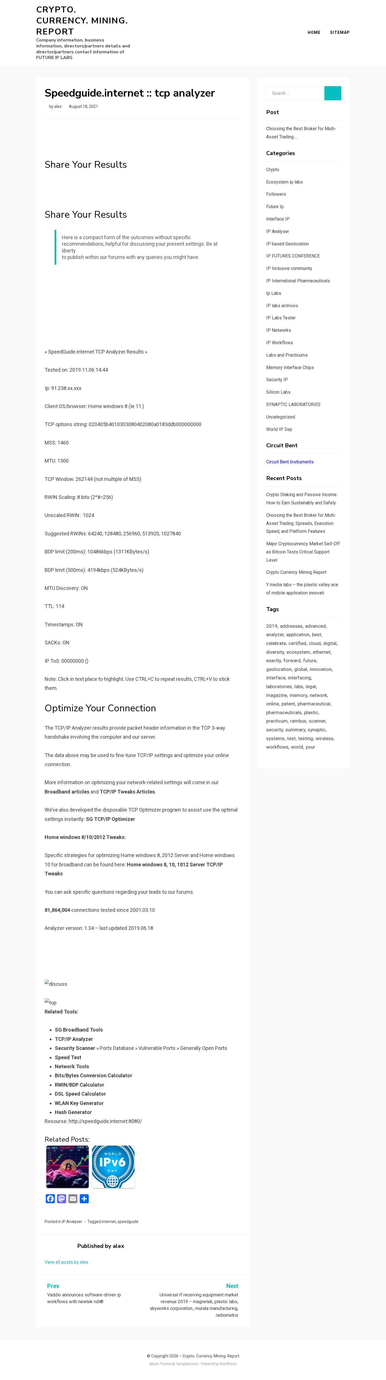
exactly (273, 660)
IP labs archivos (282, 305)
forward (292, 660)
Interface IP (278, 219)
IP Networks (278, 330)
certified (297, 643)
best (316, 634)
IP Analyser (72, 1221)
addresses (291, 626)
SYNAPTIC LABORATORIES (293, 404)
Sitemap (340, 32)
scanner (317, 721)
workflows (277, 747)
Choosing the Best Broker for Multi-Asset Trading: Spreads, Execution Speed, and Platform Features (301, 523)
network (318, 695)
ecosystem (298, 652)
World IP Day (279, 429)
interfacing (299, 678)
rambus (298, 721)
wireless (324, 738)
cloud (315, 643)
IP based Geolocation (287, 244)
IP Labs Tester (281, 318)
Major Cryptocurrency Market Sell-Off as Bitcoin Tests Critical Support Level (303, 552)
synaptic (317, 729)
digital (330, 643)
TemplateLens (187, 1364)
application (297, 634)
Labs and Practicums (287, 355)
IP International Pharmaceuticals (298, 281)
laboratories (279, 686)
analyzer (275, 634)
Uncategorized (280, 417)
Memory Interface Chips (290, 367)
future (309, 660)
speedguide (128, 1221)
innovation (321, 669)
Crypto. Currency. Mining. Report (82, 21)
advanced (315, 626)
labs (298, 686)
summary (295, 729)
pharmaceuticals (284, 712)
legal (311, 686)
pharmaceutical (314, 704)
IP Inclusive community (289, 268)
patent (288, 704)
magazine (276, 695)
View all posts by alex (66, 1262)
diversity (275, 652)
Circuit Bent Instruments (290, 462)
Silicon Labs (278, 392)
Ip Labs (273, 293)
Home (314, 32)
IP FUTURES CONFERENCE (293, 256)
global (300, 669)
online (272, 704)
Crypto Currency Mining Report (296, 572)
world (297, 747)
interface (275, 678)
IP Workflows (279, 342)
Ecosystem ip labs (284, 182)
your (310, 747)
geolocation (279, 669)
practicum (277, 721)
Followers (276, 194)
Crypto (272, 169)
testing (305, 738)
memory (298, 695)
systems (275, 738)
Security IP (277, 379)
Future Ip (275, 206)
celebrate (276, 643)
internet (109, 1221)
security (274, 729)
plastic (311, 712)
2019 (271, 626)
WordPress (228, 1364)
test (291, 738)
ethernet (322, 652)
